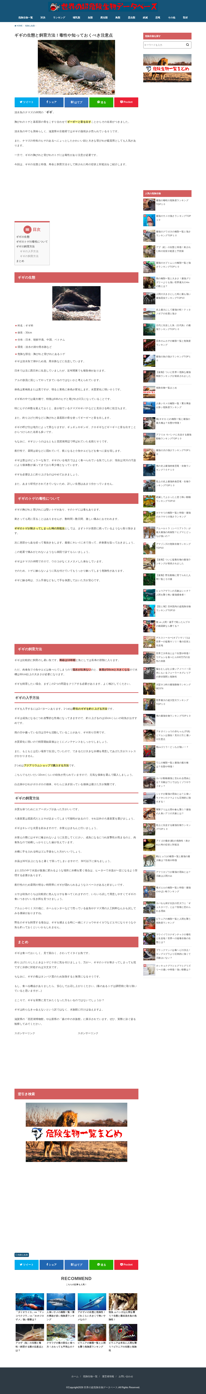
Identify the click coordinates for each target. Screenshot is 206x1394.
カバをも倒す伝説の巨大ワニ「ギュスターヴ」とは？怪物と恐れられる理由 (173, 907)
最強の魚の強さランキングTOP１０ (173, 358)
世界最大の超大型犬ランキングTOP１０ (172, 702)
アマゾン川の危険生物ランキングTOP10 (173, 546)
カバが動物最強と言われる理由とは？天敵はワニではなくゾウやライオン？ (173, 782)
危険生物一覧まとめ (166, 387)
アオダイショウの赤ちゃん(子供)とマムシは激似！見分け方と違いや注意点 (173, 735)
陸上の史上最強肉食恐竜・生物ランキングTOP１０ (173, 483)
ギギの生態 (22, 236)
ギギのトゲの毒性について (32, 241)
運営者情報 (108, 1376)
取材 (185, 17)
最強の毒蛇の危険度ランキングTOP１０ (172, 202)
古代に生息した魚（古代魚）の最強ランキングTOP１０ (173, 327)
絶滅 (145, 17)
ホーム (75, 1376)
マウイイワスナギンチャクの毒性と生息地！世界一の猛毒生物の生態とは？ (173, 938)
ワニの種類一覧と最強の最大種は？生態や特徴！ (172, 764)
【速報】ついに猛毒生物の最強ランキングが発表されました (173, 561)
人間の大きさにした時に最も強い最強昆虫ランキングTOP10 (173, 296)
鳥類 (117, 17)
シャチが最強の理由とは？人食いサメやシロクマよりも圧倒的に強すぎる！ (173, 798)
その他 (171, 17)
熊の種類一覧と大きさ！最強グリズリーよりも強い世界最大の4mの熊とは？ (173, 282)
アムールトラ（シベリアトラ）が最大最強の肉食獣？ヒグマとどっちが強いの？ (173, 532)
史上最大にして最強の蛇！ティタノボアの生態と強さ (173, 311)
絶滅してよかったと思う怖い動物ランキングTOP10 (173, 499)
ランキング (59, 17)
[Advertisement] (76, 198)
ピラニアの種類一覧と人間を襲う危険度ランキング (173, 921)
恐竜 (157, 17)
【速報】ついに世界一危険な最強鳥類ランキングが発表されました (173, 374)
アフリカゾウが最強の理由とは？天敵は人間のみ (173, 874)
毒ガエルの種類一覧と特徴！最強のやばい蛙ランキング (173, 889)
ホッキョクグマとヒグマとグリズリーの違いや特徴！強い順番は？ (173, 967)
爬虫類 (104, 17)
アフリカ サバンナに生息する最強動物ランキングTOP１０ (174, 436)
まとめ (20, 261)
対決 (43, 17)
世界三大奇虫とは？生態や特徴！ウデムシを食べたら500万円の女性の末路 (173, 657)
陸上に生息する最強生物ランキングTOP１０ (173, 827)
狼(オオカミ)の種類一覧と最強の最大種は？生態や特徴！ (173, 421)
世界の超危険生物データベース (101, 1387)
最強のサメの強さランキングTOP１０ (173, 218)
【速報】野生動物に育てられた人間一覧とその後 (173, 577)
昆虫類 (131, 17)
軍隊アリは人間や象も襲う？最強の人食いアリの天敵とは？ (173, 811)
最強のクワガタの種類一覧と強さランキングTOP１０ (173, 233)
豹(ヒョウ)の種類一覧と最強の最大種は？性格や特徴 (173, 858)
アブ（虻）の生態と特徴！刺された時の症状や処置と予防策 (173, 249)
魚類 (90, 17)
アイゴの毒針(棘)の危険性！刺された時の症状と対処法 (173, 842)
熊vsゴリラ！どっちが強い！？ (172, 747)
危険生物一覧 (25, 17)
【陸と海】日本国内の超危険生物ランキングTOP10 (173, 608)
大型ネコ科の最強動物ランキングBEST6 (173, 686)
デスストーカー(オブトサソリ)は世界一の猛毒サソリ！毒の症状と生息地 (173, 641)
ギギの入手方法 (29, 251)
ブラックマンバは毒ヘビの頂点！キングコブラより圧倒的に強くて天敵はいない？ (173, 954)
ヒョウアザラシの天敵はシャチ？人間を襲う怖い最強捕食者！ (173, 593)
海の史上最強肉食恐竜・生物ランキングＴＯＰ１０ (173, 468)
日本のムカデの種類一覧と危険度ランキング (173, 343)
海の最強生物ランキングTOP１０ (173, 715)
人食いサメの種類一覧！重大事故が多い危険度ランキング (173, 405)
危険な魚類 (23, 1255)
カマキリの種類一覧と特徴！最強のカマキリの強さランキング (173, 514)
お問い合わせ (126, 1376)
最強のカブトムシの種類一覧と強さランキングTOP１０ (173, 265)
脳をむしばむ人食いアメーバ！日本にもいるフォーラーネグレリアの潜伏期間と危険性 (173, 673)
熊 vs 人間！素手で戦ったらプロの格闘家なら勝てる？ (173, 624)
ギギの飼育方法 (25, 246)
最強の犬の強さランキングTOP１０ (173, 452)
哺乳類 (76, 17)
